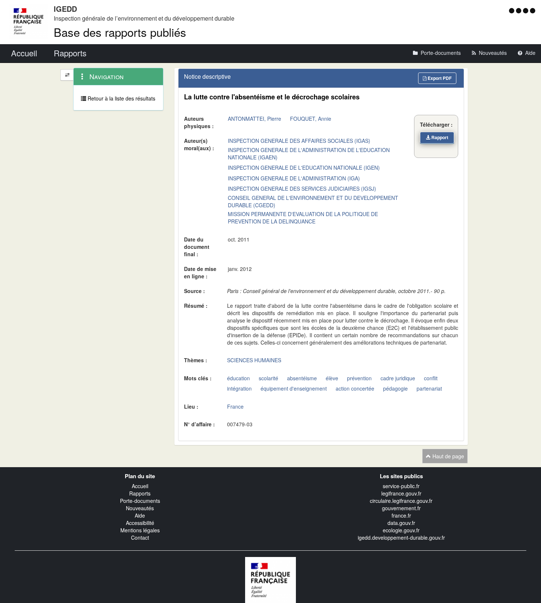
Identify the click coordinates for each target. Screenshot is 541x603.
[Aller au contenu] (519, 10)
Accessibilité (140, 522)
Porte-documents (140, 500)
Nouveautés (140, 508)
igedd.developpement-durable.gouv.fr (401, 537)
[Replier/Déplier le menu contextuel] (67, 75)
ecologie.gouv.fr (401, 530)
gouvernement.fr (401, 508)
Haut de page (447, 456)
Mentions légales (140, 530)
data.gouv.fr (401, 522)
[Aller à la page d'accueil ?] (532, 10)
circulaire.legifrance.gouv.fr (401, 500)
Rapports (140, 493)
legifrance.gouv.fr (401, 493)
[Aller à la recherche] (526, 10)
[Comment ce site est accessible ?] (512, 10)
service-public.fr (401, 486)
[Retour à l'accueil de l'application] (270, 579)
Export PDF (439, 78)
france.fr (401, 515)
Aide (140, 515)
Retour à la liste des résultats (120, 98)
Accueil (140, 486)
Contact (140, 537)
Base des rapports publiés (120, 32)
